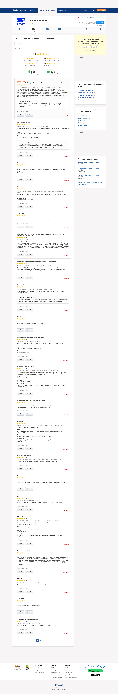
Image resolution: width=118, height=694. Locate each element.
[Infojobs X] (90, 666)
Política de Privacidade (56, 677)
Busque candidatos (55, 672)
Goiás (79, 123)
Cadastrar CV (101, 10)
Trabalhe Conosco (39, 670)
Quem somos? (38, 667)
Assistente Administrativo (86, 95)
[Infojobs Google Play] (95, 675)
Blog (66, 10)
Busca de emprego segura (71, 677)
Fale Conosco (38, 675)
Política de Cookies (39, 672)
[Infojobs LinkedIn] (97, 666)
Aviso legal (53, 675)
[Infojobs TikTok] (104, 666)
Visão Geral (19, 31)
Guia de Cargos (68, 672)
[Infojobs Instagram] (100, 666)
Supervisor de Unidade (85, 97)
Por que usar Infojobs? (40, 669)
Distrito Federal (82, 118)
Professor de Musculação (85, 90)
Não (30, 115)
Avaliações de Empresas (47, 10)
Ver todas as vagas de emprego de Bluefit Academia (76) (90, 183)
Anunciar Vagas (54, 670)
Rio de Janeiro (82, 125)
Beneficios (87, 30)
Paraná (80, 120)
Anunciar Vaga (86, 10)
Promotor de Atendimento (86, 92)
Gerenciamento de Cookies (41, 674)
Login (93, 10)
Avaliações (34, 30)
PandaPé (53, 674)
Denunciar (66, 115)
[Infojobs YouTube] (93, 666)
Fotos (100, 30)
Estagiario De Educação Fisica (88, 162)
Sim (21, 115)
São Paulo (81, 115)
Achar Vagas (23, 10)
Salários (60, 10)
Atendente (81, 100)
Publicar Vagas (33, 10)
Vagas (59, 30)
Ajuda (52, 667)
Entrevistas (73, 30)
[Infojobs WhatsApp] (95, 670)
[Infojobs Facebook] (86, 666)
